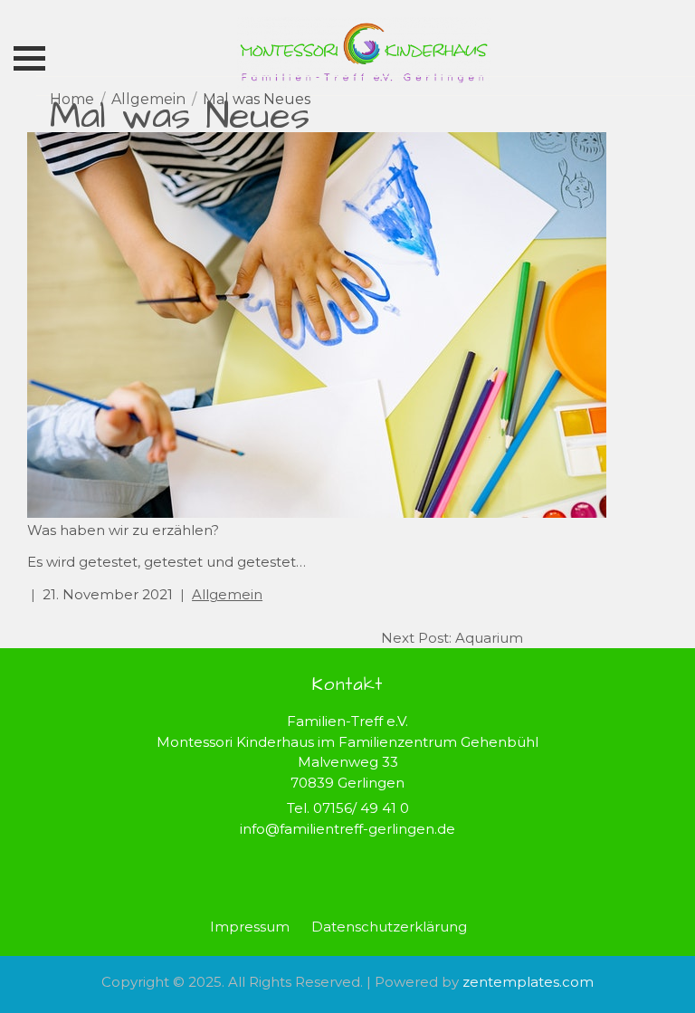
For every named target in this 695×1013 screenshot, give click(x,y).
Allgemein (227, 594)
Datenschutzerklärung (389, 926)
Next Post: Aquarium (452, 637)
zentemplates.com (528, 981)
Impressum (250, 926)
